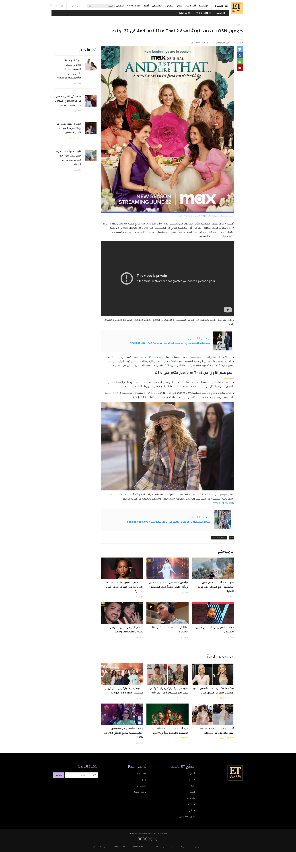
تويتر (144, 780)
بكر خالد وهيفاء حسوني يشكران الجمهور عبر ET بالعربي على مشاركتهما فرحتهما (69, 69)
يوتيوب (140, 839)
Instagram (56, 6)
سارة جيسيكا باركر (153, 357)
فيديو (180, 6)
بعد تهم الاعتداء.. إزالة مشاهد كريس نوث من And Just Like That (170, 343)
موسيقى (157, 6)
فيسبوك (141, 774)
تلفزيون (169, 6)
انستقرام (141, 786)
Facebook (50, 6)
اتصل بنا (184, 847)
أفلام (146, 6)
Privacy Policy (137, 847)
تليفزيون (239, 25)
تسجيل (59, 775)
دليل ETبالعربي (187, 817)
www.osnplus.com (223, 503)
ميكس (120, 6)
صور (192, 786)
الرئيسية (203, 6)
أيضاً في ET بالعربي (199, 338)
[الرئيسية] (236, 8)
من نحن (198, 847)
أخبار (192, 774)
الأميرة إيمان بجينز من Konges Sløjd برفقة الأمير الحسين (69, 128)
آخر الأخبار (191, 6)
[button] (240, 49)
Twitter (62, 6)
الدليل (219, 13)
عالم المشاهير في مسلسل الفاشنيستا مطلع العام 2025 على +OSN (123, 733)
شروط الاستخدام (100, 847)
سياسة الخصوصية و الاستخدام (162, 847)
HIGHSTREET (133, 6)
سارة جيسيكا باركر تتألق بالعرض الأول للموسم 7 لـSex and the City (168, 522)
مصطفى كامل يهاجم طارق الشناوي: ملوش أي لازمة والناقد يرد (68, 101)
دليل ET (73, 6)
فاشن (192, 811)
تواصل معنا (140, 792)
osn (231, 538)
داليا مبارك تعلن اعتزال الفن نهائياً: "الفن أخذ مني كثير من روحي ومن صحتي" (122, 587)
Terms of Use (119, 847)
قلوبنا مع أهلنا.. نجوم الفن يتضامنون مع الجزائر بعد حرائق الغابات (215, 587)
